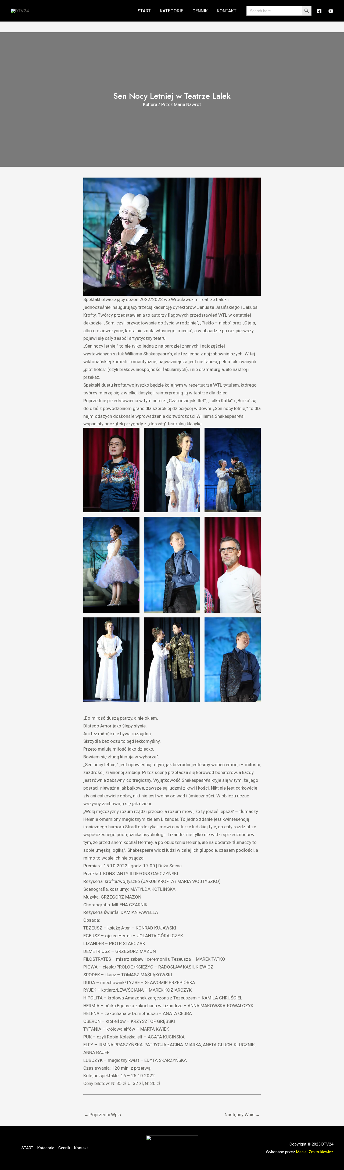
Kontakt (226, 10)
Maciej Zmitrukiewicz (314, 1152)
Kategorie (171, 10)
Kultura (150, 104)
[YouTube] (330, 11)
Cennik (200, 10)
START (144, 10)
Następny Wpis (242, 1114)
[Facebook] (319, 11)
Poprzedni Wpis (102, 1114)
